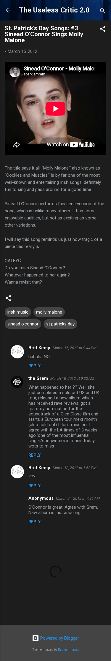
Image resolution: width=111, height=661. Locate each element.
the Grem (38, 378)
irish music (17, 312)
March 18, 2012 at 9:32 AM (72, 378)
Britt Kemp (39, 347)
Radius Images (68, 649)
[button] (102, 29)
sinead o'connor (22, 324)
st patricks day (60, 324)
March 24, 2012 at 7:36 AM (78, 498)
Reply (34, 365)
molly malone (49, 312)
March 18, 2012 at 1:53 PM (74, 468)
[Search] (102, 12)
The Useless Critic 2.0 (54, 10)
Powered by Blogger (59, 638)
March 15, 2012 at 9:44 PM (74, 348)
